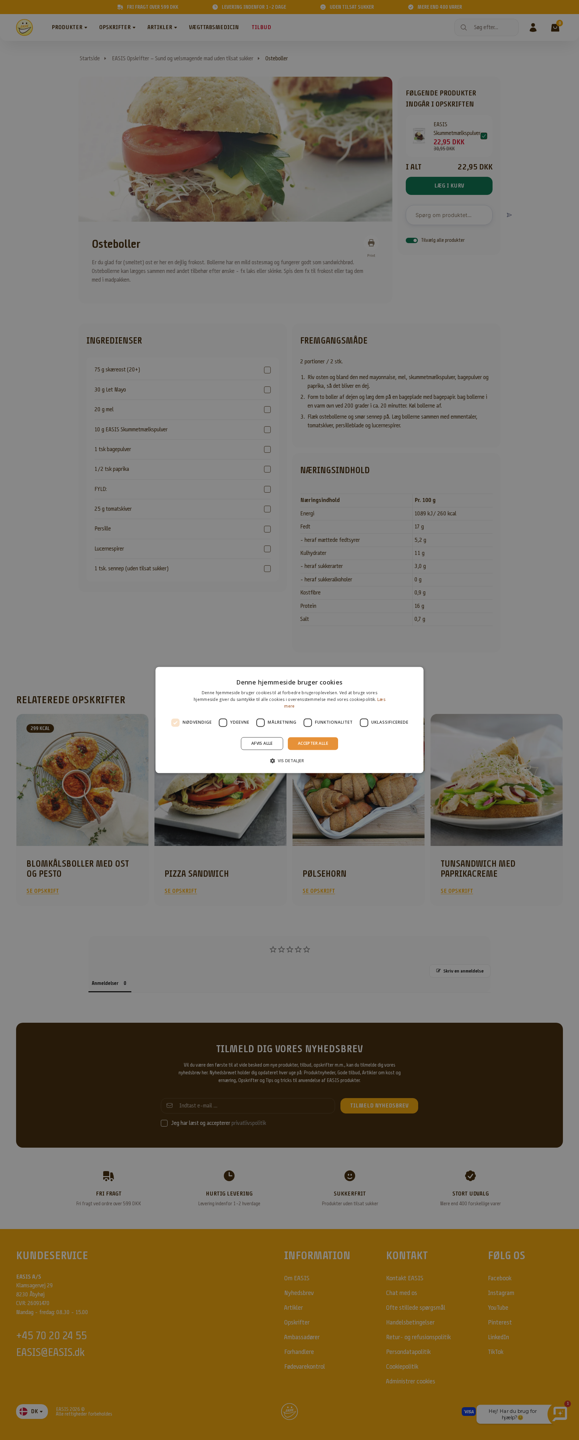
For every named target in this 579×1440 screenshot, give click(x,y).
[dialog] (289, 720)
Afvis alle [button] (262, 743)
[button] (289, 761)
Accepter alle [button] (313, 743)
